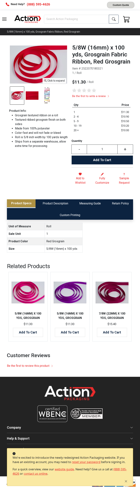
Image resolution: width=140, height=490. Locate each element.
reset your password (86, 462)
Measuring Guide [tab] (90, 203)
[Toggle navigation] (4, 19)
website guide (64, 469)
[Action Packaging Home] (70, 395)
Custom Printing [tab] (70, 215)
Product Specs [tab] (21, 203)
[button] (4, 19)
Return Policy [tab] (120, 203)
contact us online (35, 474)
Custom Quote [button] (121, 4)
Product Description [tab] (55, 203)
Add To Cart (102, 160)
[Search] (114, 19)
